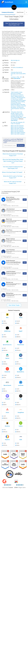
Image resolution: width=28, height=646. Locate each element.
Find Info (21, 145)
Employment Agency (15, 104)
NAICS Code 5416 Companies (17, 128)
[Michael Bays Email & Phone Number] (3, 295)
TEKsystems (13, 112)
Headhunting (14, 101)
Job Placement (20, 107)
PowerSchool (20, 344)
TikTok (20, 317)
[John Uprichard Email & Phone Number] (3, 210)
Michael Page (19, 116)
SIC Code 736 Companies (16, 122)
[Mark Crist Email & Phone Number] (3, 221)
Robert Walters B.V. (18, 117)
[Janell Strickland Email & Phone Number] (3, 273)
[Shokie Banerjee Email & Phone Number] (3, 262)
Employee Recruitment (20, 100)
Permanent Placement (16, 103)
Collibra (21, 426)
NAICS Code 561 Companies (17, 131)
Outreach (7, 399)
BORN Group (7, 331)
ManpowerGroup (19, 114)
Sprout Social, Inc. (7, 344)
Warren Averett (7, 385)
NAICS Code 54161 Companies (18, 134)
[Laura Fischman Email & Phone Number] (3, 252)
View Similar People (14, 305)
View (25, 199)
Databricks (7, 371)
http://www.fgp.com (15, 60)
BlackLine (7, 426)
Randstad (13, 116)
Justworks (20, 385)
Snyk (21, 399)
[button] (26, 12)
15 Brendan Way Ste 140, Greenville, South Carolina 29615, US (18, 74)
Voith (20, 439)
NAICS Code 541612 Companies (18, 132)
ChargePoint (21, 412)
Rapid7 (20, 331)
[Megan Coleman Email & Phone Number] (3, 241)
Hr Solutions (18, 105)
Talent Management (20, 97)
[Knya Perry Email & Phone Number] (3, 231)
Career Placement (15, 108)
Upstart (7, 358)
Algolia (20, 358)
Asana (7, 412)
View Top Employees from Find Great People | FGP (14, 24)
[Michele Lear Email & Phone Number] (3, 284)
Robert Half (19, 112)
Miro (7, 317)
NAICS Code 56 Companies (17, 129)
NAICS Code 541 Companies (17, 125)
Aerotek (12, 113)
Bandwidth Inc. (20, 371)
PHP (21, 77)
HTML (17, 77)
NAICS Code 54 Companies (17, 127)
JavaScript (13, 77)
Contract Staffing (21, 101)
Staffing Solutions (18, 96)
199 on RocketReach (18, 67)
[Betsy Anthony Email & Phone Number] (3, 200)
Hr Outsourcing (14, 99)
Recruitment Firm (14, 94)
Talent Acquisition (15, 92)
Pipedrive (7, 439)
